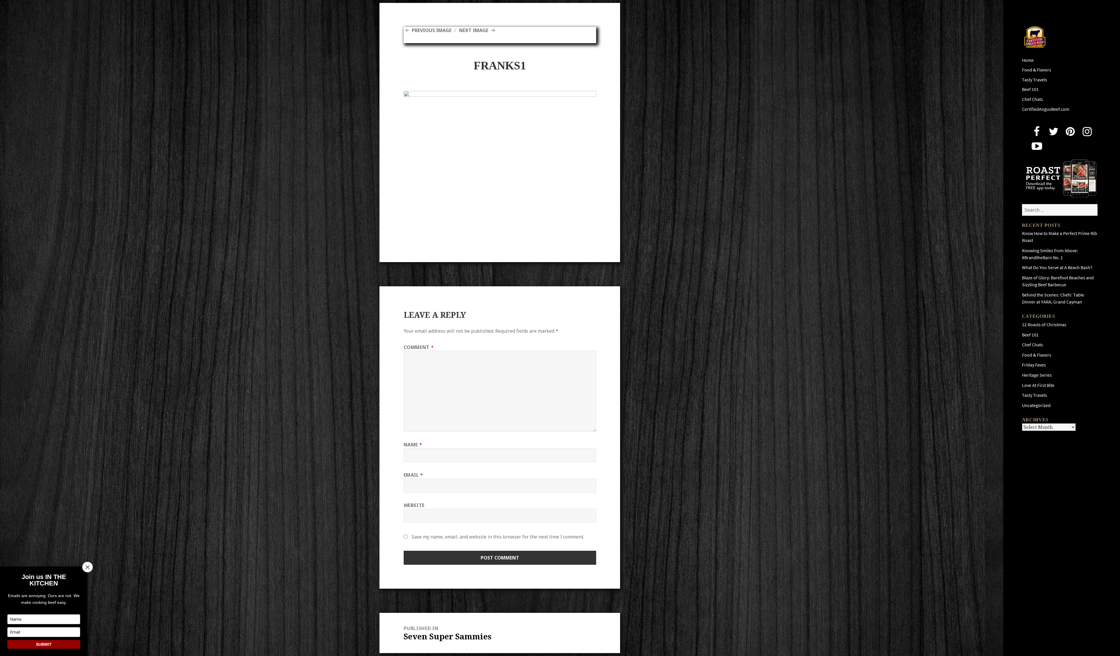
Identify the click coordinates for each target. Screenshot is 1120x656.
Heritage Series (1037, 375)
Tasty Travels (1034, 80)
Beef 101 (1030, 89)
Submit (44, 644)
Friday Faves (1034, 365)
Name (413, 444)
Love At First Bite (1038, 385)
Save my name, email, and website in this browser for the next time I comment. (498, 537)
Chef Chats (1032, 99)
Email (413, 475)
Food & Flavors (1036, 70)
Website (414, 505)
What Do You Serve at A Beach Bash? (1057, 267)
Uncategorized (1036, 405)
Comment (419, 347)
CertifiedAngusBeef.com (1045, 109)
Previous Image (432, 30)
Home (1028, 60)
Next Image (473, 30)
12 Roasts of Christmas (1044, 325)
